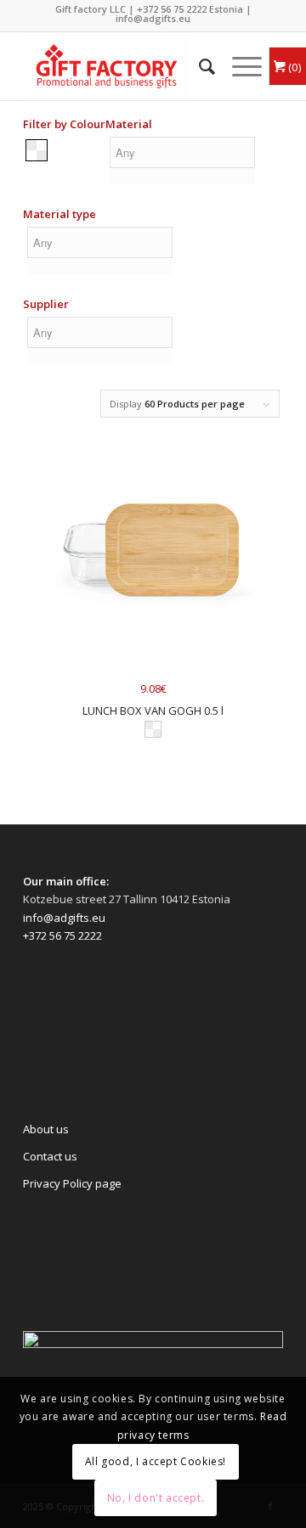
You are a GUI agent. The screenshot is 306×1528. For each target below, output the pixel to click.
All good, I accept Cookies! (155, 1461)
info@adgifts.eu (153, 18)
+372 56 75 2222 (172, 9)
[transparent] (36, 150)
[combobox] (182, 163)
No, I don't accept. (155, 1498)
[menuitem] (198, 66)
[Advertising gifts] (127, 66)
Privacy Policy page (72, 1183)
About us (46, 1129)
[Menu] (238, 66)
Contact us (50, 1156)
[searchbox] (182, 152)
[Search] (198, 66)
